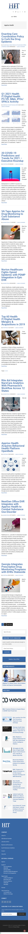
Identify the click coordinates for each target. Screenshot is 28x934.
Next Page (9, 624)
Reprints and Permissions (7, 844)
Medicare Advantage (8, 894)
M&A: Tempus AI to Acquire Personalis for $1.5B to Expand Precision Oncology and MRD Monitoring (19, 773)
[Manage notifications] (24, 931)
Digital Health (4, 876)
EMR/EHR (6, 868)
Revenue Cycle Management (10, 873)
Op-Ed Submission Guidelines (8, 848)
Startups (3, 887)
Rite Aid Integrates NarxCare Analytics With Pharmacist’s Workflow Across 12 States (13, 385)
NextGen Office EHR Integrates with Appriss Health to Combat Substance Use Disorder (12, 506)
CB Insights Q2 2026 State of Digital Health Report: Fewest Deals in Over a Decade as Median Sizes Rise (19, 752)
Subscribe (3, 854)
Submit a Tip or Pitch (14, 659)
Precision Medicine (8, 881)
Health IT (3, 864)
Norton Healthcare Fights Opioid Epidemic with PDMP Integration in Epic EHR (13, 275)
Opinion (3, 861)
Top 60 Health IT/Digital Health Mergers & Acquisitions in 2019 (13, 320)
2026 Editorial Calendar (6, 838)
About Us (3, 835)
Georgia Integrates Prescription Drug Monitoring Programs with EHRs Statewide (13, 568)
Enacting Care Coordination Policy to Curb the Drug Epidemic (12, 37)
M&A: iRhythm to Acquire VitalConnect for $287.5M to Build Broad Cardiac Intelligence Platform (19, 740)
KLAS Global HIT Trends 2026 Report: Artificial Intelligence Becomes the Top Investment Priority (19, 809)
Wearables (6, 884)
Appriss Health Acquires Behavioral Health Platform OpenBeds (12, 447)
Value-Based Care (5, 890)
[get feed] (14, 12)
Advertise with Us (5, 841)
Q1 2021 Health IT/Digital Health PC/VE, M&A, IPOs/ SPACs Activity (12, 97)
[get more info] (25, 12)
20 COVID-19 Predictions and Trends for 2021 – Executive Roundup (12, 156)
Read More (4, 85)
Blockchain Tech (7, 879)
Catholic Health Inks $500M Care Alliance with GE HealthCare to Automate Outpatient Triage (18, 797)
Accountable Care (7, 892)
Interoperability (7, 869)
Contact (3, 851)
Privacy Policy (16, 927)
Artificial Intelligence (8, 877)
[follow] (16, 12)
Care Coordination (8, 866)
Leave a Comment (21, 46)
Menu (15, 16)
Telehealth (6, 882)
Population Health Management (11, 871)
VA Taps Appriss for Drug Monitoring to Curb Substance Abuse (12, 215)
